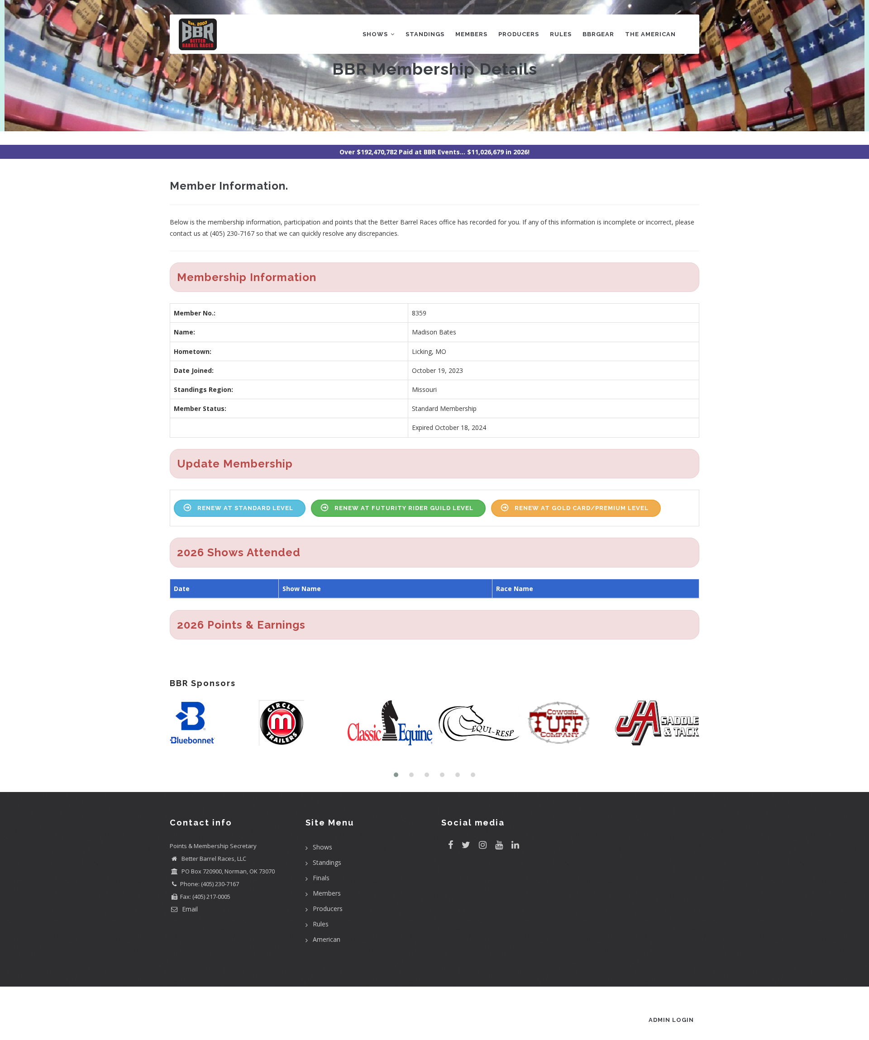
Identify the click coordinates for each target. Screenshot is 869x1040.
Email (189, 909)
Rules (561, 34)
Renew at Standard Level (245, 508)
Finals (321, 877)
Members (471, 34)
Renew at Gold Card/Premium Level (582, 508)
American (326, 939)
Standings (425, 34)
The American (650, 34)
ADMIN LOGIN (671, 1019)
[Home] (198, 32)
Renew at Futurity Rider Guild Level (403, 508)
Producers (518, 34)
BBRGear (598, 34)
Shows (376, 34)
